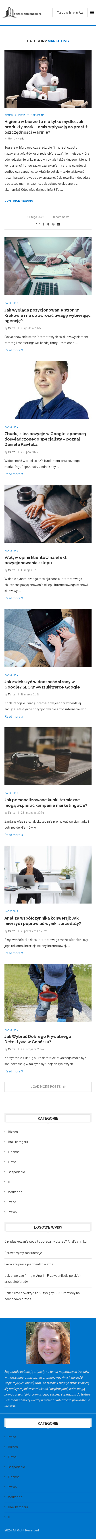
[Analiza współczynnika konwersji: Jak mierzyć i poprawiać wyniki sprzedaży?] (48, 875)
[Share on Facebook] (43, 224)
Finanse (14, 1152)
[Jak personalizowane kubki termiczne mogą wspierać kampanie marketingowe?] (48, 756)
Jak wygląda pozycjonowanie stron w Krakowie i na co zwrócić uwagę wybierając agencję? (47, 315)
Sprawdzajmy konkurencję (23, 1253)
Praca (12, 1202)
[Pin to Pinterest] (53, 224)
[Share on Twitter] (48, 224)
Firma (12, 1162)
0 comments (61, 217)
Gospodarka (16, 1172)
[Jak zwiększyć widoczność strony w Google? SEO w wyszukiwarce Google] (48, 638)
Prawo (12, 1212)
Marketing (15, 1192)
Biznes (13, 1132)
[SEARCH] (81, 12)
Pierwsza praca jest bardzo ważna (28, 1264)
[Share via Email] (58, 224)
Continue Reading (18, 200)
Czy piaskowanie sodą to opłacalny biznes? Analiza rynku (45, 1241)
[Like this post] (38, 224)
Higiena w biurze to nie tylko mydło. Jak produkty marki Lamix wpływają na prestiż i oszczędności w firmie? (47, 127)
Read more (12, 350)
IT (9, 1182)
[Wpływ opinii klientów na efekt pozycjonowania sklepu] (48, 514)
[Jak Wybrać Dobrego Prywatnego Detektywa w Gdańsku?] (48, 993)
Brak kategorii (18, 1142)
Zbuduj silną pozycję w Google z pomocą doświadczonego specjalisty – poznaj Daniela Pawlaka (45, 439)
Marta (21, 138)
